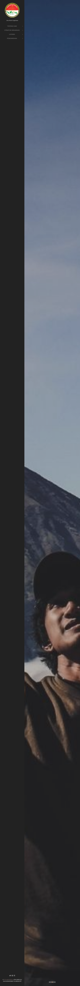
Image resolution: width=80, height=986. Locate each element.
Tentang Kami (12, 26)
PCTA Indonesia (8, 979)
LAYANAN (12, 34)
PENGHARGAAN (12, 38)
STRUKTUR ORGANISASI (12, 30)
